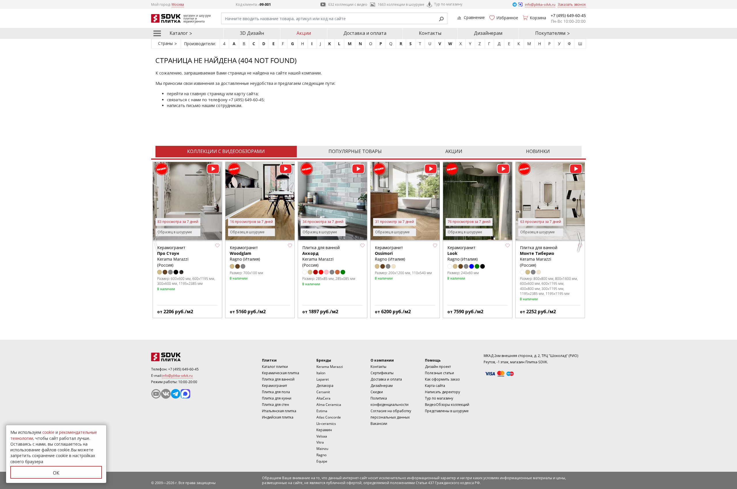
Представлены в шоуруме (447, 410)
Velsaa (321, 436)
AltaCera (323, 398)
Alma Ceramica (328, 404)
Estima (321, 410)
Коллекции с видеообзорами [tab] (226, 151)
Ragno (321, 454)
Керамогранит (274, 385)
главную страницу (207, 93)
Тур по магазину (448, 4)
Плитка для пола (276, 391)
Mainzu (322, 448)
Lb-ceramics (326, 423)
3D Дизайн (252, 33)
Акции (304, 33)
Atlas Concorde (328, 417)
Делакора (324, 385)
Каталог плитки (275, 366)
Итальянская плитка (279, 410)
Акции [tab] (453, 151)
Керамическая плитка (280, 372)
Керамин (324, 429)
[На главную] (182, 357)
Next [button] (580, 241)
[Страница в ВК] (166, 394)
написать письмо (184, 105)
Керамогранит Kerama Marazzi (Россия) (173, 256)
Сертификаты (382, 372)
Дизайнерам (488, 33)
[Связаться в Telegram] (515, 4)
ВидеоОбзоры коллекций (447, 404)
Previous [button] (157, 241)
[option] (187, 240)
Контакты (430, 33)
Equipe (321, 461)
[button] (217, 246)
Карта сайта (435, 385)
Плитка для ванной (278, 379)
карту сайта (246, 93)
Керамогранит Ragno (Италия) (245, 253)
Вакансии (379, 423)
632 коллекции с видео (347, 4)
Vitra (320, 442)
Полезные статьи (439, 372)
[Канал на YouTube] (156, 394)
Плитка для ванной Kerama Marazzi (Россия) (321, 256)
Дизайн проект (438, 366)
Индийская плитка (277, 417)
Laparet (322, 379)
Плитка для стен (275, 404)
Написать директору (442, 391)
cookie (48, 432)
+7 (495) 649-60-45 (246, 99)
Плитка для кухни (276, 398)
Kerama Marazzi (329, 366)
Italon (320, 372)
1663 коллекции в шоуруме (401, 4)
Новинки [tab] (538, 151)
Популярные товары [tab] (355, 151)
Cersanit (323, 391)
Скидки (377, 391)
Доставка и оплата (364, 33)
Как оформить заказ (442, 379)
